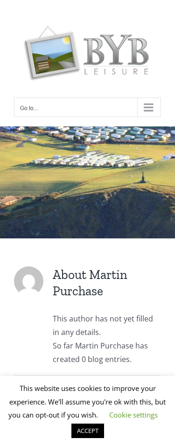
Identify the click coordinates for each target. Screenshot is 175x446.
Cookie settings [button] (133, 414)
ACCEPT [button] (87, 430)
